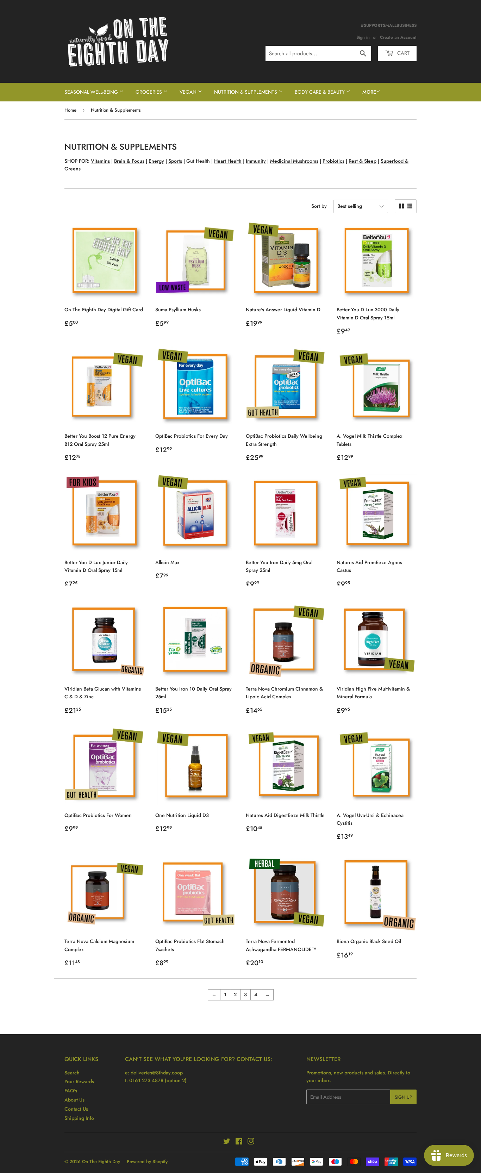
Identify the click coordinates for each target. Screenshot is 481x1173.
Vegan (189, 91)
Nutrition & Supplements (246, 91)
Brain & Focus (129, 160)
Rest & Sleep (362, 160)
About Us (74, 1099)
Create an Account (398, 37)
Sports (175, 160)
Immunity (256, 160)
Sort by (319, 206)
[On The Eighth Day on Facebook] (239, 1142)
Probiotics (333, 160)
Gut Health (198, 160)
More (369, 91)
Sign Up (403, 1097)
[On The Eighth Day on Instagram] (251, 1142)
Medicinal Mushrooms (294, 160)
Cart (402, 53)
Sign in (363, 37)
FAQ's (70, 1090)
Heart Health (228, 160)
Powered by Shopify (147, 1161)
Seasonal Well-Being (91, 91)
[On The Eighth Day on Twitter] (226, 1142)
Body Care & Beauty (320, 91)
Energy (156, 160)
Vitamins (100, 160)
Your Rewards (79, 1081)
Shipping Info (79, 1118)
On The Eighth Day (101, 1161)
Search (72, 1072)
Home (70, 110)
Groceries (149, 91)
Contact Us (76, 1108)
